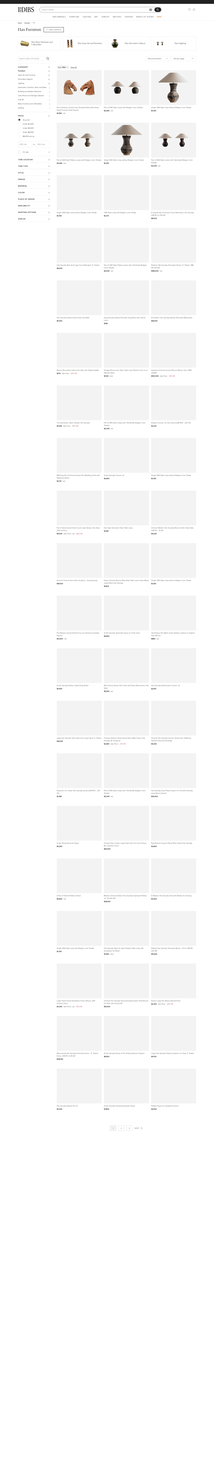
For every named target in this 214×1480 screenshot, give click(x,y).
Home (20, 23)
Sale (159, 16)
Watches (117, 17)
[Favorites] (189, 10)
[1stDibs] (26, 9)
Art (96, 17)
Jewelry (105, 17)
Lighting (87, 17)
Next (137, 1128)
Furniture (74, 17)
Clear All (73, 67)
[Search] (48, 58)
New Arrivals (59, 17)
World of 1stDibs (145, 17)
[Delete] (67, 67)
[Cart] (194, 10)
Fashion (129, 17)
